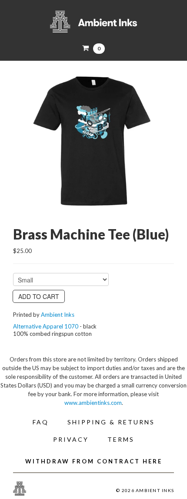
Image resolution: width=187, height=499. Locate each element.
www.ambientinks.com (93, 402)
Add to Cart (38, 296)
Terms (120, 439)
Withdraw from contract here (93, 461)
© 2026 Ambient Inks (145, 490)
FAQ (41, 422)
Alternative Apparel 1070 (45, 326)
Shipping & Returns (111, 422)
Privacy (71, 439)
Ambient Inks (93, 22)
